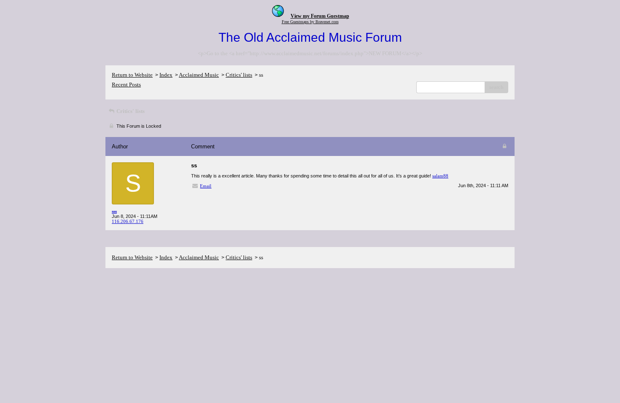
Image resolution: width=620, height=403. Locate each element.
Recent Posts (126, 84)
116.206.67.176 (127, 221)
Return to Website (132, 75)
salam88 (440, 175)
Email (205, 185)
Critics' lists (239, 75)
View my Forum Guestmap (320, 16)
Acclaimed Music (199, 75)
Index (166, 75)
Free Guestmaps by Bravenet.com (310, 21)
